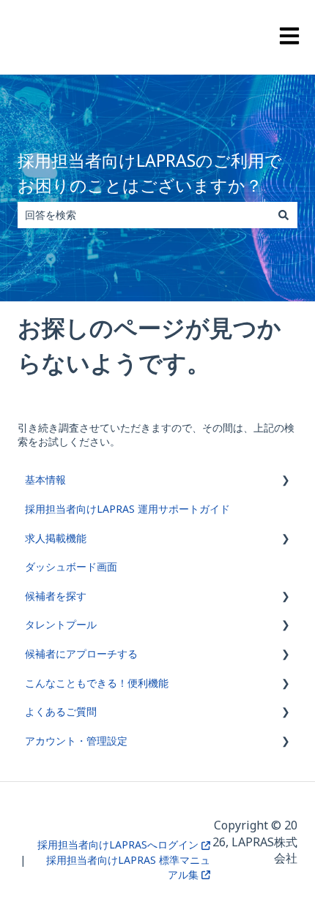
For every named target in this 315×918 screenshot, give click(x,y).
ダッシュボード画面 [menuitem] (71, 566)
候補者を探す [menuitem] (55, 596)
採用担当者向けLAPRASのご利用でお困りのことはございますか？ (150, 172)
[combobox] (144, 215)
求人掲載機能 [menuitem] (55, 538)
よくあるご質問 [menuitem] (61, 711)
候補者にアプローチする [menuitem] (81, 654)
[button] (285, 482)
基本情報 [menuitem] (45, 479)
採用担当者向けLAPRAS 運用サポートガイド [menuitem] (127, 509)
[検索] (283, 215)
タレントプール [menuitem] (61, 624)
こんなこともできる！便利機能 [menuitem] (96, 683)
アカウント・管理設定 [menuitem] (76, 741)
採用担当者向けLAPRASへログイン (119, 844)
